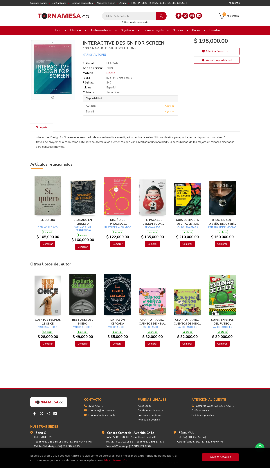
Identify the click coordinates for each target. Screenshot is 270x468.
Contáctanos (59, 3)
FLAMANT (113, 63)
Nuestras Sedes (106, 3)
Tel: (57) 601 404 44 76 (77, 441)
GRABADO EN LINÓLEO (82, 221)
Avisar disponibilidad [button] (218, 60)
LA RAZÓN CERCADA (117, 321)
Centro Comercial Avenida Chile (130, 433)
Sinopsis (41, 127)
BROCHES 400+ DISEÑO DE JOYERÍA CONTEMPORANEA (222, 221)
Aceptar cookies (220, 457)
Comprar (48, 244)
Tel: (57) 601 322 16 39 (119, 441)
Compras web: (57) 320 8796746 (215, 406)
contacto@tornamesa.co (103, 410)
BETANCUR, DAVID (48, 227)
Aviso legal (144, 406)
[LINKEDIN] (199, 16)
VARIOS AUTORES (94, 55)
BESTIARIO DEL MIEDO (82, 321)
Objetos (126, 30)
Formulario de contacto (102, 415)
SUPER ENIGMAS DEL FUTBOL (222, 321)
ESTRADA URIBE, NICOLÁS (222, 227)
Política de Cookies (149, 419)
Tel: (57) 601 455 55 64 (191, 437)
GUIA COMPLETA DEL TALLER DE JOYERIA (187, 221)
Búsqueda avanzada (136, 22)
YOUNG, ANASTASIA (187, 227)
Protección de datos (149, 415)
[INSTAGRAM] (192, 16)
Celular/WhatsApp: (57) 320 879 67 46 (200, 441)
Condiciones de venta (150, 410)
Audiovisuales (99, 30)
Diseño (110, 73)
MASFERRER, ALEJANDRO (117, 227)
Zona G (40, 433)
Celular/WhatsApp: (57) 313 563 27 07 (128, 446)
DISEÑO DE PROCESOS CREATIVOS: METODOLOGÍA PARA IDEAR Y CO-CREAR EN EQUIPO (117, 221)
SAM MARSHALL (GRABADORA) (82, 229)
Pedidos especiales (82, 3)
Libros (74, 30)
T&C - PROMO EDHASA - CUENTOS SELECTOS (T (159, 3)
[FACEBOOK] (179, 16)
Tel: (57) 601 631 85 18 (47, 441)
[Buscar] (161, 16)
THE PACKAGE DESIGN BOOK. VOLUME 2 (152, 221)
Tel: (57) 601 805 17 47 (148, 441)
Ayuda (123, 3)
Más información (115, 460)
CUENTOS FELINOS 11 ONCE (48, 321)
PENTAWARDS (152, 227)
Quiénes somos (39, 3)
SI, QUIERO (47, 220)
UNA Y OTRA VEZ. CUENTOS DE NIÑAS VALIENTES (152, 321)
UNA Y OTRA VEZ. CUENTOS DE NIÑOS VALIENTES (187, 321)
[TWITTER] (185, 16)
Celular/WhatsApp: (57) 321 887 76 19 (57, 446)
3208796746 (96, 406)
